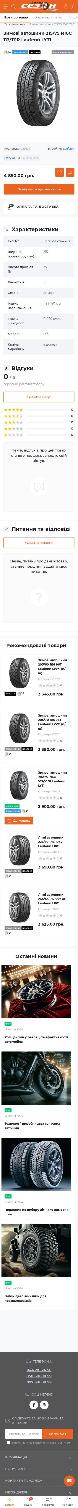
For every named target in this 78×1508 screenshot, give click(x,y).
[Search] (13, 6)
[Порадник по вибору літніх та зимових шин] (36, 1164)
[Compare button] (70, 172)
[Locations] (65, 6)
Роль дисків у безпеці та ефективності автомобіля (36, 1039)
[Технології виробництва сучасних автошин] (36, 1078)
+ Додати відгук (38, 397)
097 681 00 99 (39, 1382)
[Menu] (5, 6)
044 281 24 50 (39, 1370)
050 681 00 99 (39, 1376)
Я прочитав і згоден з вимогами (41, 1442)
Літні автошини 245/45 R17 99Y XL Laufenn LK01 (52, 899)
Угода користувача (37, 1442)
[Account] (73, 6)
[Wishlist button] (59, 172)
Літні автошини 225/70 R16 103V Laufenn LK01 (50, 842)
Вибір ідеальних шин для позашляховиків (25, 1298)
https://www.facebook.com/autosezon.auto (33, 1405)
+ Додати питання (38, 543)
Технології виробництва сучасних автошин (32, 1126)
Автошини (18, 24)
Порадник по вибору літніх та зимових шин (36, 1212)
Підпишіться (57, 1433)
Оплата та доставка (37, 207)
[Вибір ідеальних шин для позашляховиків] (36, 1250)
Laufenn (68, 148)
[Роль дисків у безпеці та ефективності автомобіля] (36, 992)
